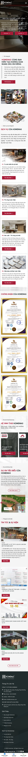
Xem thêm (5, 561)
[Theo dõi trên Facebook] (17, 751)
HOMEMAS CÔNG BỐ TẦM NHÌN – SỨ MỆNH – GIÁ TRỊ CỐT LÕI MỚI (14, 590)
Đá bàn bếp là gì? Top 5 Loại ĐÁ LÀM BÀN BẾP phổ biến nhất (14, 545)
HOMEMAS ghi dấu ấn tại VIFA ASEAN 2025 (13, 653)
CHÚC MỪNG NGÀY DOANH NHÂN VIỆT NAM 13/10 (14, 622)
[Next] (24, 503)
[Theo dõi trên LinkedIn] (21, 751)
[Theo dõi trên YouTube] (23, 751)
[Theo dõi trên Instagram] (19, 751)
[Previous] (1, 503)
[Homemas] (6, 3)
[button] (26, 3)
